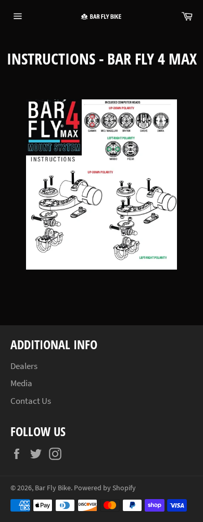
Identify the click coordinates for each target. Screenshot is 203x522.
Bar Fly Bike (53, 487)
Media (21, 383)
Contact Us (30, 400)
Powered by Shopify (105, 487)
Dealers (23, 366)
